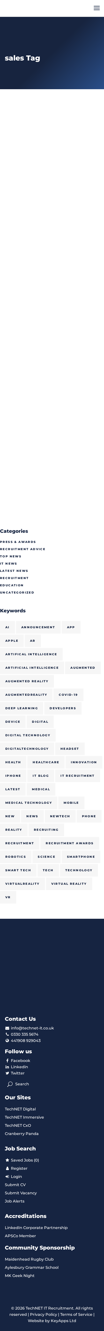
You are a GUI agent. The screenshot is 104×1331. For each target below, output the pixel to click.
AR (33, 640)
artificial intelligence (32, 667)
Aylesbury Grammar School (32, 1267)
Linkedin (19, 1067)
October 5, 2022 (16, 212)
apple (11, 640)
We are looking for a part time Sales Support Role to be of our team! (49, 425)
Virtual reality (69, 883)
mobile (71, 802)
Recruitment (14, 578)
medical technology (28, 802)
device (12, 721)
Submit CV (15, 1184)
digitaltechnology (27, 748)
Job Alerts (14, 1201)
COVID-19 (68, 694)
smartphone (81, 856)
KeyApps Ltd (63, 1320)
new (10, 816)
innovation (84, 762)
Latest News (14, 571)
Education (12, 585)
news (32, 816)
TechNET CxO (18, 1125)
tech (48, 870)
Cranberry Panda (22, 1133)
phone (89, 816)
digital (40, 721)
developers (63, 708)
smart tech (18, 870)
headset (69, 748)
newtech (60, 816)
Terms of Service (76, 1314)
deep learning (21, 708)
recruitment (19, 843)
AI (7, 627)
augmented (83, 667)
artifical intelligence (31, 654)
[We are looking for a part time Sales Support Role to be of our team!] (52, 346)
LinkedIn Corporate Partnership (36, 1227)
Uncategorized (17, 592)
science (46, 856)
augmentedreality (26, 694)
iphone (13, 775)
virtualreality (22, 883)
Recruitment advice (22, 549)
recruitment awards (70, 843)
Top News (11, 556)
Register (19, 1168)
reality (13, 829)
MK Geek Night (20, 1275)
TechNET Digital (20, 1109)
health (13, 762)
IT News (8, 563)
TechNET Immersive (24, 1117)
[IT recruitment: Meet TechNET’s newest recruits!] (52, 151)
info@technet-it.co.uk (32, 1028)
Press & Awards (18, 542)
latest (12, 789)
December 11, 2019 (17, 408)
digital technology (27, 735)
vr (8, 897)
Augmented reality (27, 681)
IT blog (41, 775)
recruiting (46, 829)
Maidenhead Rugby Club (29, 1259)
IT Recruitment (77, 775)
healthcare (46, 762)
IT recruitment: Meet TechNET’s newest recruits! (50, 225)
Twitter (18, 1073)
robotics (15, 856)
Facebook (20, 1060)
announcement (38, 627)
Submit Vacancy (21, 1193)
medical (41, 789)
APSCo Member (20, 1236)
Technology (79, 870)
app (71, 627)
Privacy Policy (43, 1314)
